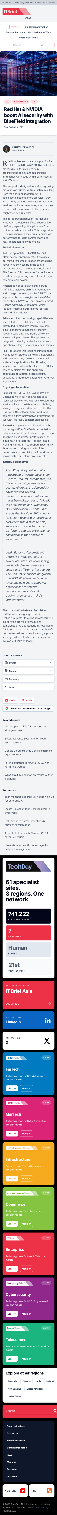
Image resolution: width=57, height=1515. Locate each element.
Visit (10, 1088)
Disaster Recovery (15, 32)
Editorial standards (17, 1447)
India (38, 1381)
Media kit (26, 1088)
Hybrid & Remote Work (39, 32)
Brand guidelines (15, 1426)
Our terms (12, 1476)
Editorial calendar (16, 1440)
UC (7, 101)
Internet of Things (28, 37)
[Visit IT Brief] (22, 1238)
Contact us (12, 1433)
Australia (12, 1381)
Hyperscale (21, 101)
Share (12, 700)
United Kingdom (34, 1388)
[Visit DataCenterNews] (22, 1148)
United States (14, 1396)
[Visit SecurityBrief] (22, 1283)
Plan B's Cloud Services (14, 1507)
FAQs (10, 1454)
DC (34, 101)
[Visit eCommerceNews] (22, 1193)
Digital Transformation (36, 27)
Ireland (50, 1381)
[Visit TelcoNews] (22, 1328)
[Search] (42, 45)
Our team (11, 1469)
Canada (26, 1381)
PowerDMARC (9, 1510)
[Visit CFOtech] (22, 1058)
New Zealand (14, 1388)
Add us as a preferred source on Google (30, 708)
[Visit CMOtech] (22, 1103)
